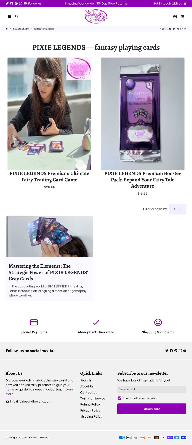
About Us (87, 386)
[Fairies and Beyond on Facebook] (11, 3)
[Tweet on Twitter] (174, 28)
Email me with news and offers (140, 398)
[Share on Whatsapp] (181, 28)
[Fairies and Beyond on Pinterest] (16, 3)
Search (85, 380)
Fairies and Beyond (37, 437)
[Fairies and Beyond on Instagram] (20, 3)
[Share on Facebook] (170, 28)
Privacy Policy (90, 410)
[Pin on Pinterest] (178, 28)
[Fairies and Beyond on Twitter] (7, 3)
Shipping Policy (91, 416)
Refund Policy (90, 404)
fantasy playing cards (44, 28)
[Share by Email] (185, 28)
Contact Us (88, 392)
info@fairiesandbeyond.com (29, 401)
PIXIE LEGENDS (21, 28)
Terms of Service (92, 398)
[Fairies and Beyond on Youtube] (25, 3)
